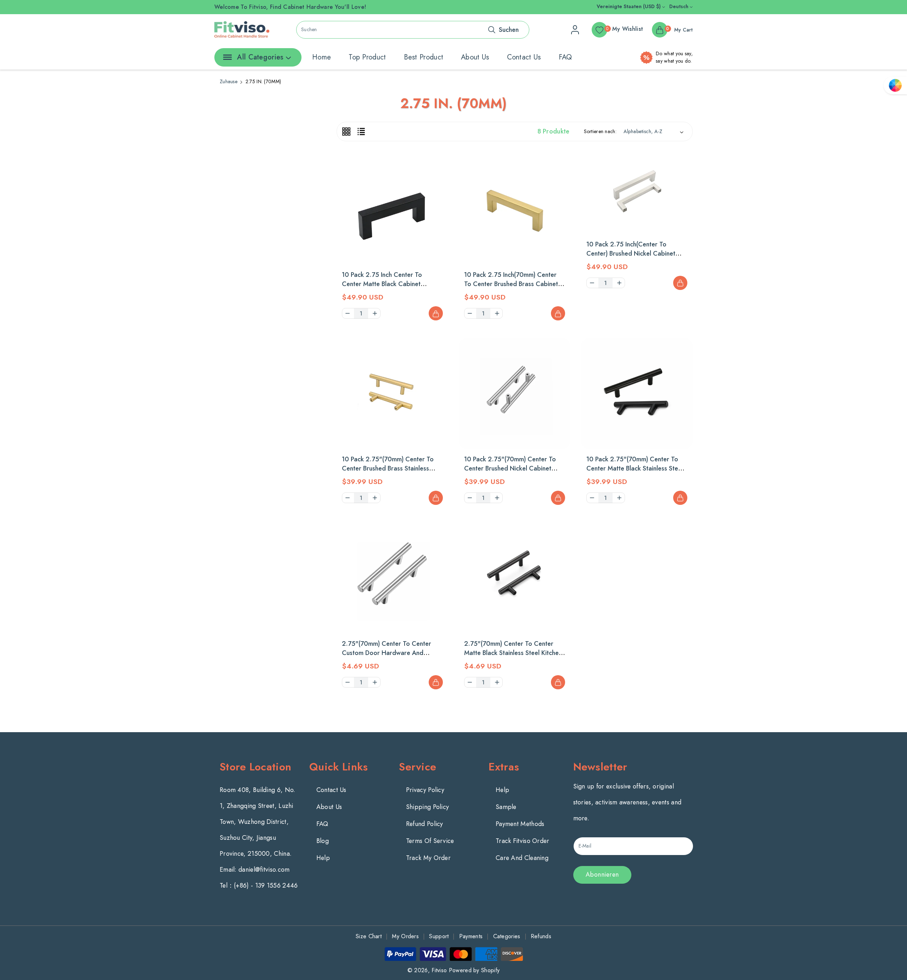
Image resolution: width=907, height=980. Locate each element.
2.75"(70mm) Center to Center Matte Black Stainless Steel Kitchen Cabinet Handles (513, 653)
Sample (506, 806)
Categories (506, 936)
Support (439, 936)
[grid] (346, 131)
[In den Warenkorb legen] (436, 313)
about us (475, 57)
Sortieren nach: (600, 131)
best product (424, 57)
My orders (405, 936)
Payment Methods (520, 823)
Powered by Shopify (474, 970)
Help (323, 857)
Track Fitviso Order (523, 840)
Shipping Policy (427, 806)
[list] (361, 131)
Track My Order (428, 857)
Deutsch (679, 6)
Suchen (509, 29)
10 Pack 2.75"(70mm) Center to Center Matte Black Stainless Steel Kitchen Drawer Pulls (634, 468)
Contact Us (331, 789)
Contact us (524, 57)
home (321, 57)
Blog (322, 840)
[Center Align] (226, 59)
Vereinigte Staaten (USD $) (629, 6)
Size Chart (369, 936)
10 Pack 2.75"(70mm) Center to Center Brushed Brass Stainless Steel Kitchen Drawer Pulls (388, 468)
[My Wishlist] (436, 148)
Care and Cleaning (522, 857)
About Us (329, 806)
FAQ (565, 57)
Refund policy (424, 823)
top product (367, 57)
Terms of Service (430, 840)
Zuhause (228, 81)
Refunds (541, 936)
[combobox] (412, 30)
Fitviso (439, 970)
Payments (471, 936)
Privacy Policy (425, 789)
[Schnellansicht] (436, 166)
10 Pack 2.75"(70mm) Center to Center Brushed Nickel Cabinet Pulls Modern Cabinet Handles (510, 468)
